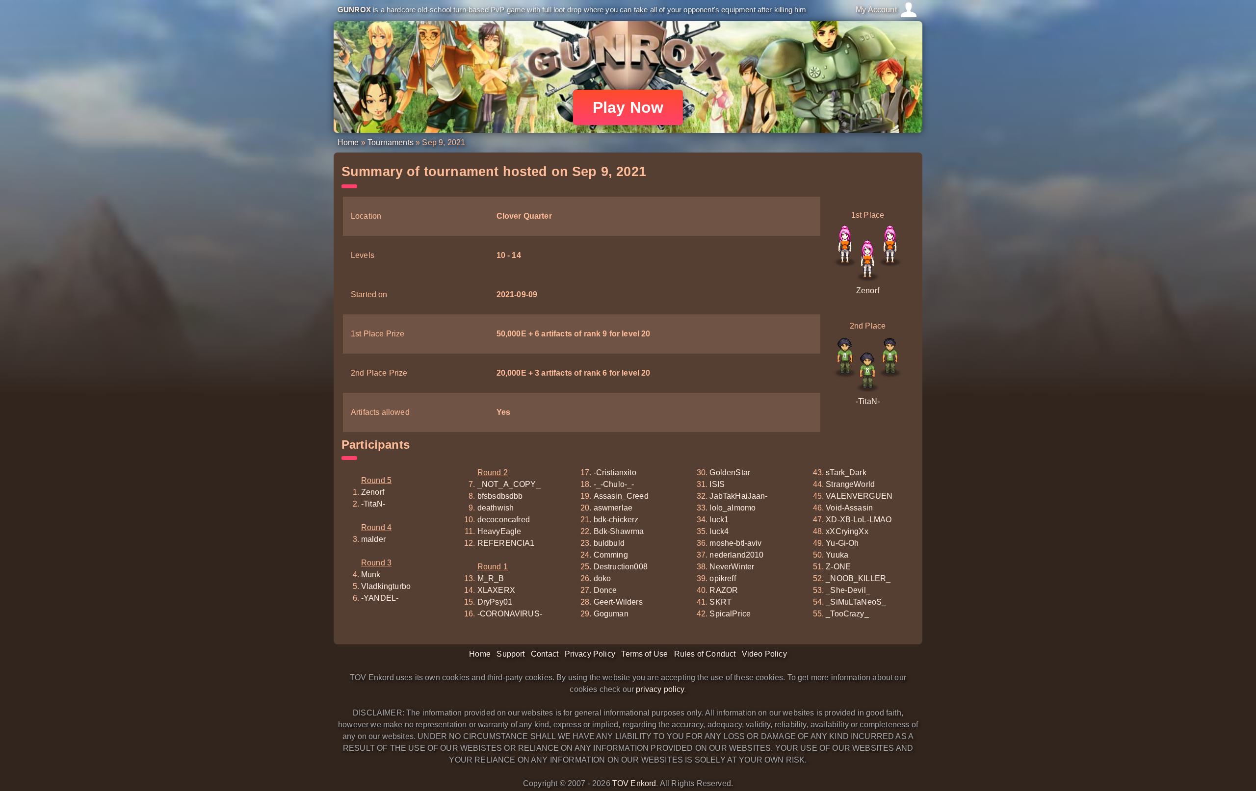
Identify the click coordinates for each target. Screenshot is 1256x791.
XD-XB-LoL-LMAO (858, 519)
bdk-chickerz (616, 519)
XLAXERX (496, 590)
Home (348, 142)
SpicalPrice (730, 614)
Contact (544, 654)
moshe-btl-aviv (735, 543)
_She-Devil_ (848, 590)
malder (373, 539)
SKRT (720, 602)
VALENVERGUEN (859, 496)
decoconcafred (503, 519)
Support (510, 654)
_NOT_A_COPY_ (509, 484)
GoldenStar (729, 472)
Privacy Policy (590, 654)
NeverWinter (731, 566)
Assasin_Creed (621, 496)
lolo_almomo (732, 508)
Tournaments (390, 142)
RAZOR (723, 590)
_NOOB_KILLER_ (858, 578)
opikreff (722, 578)
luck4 (719, 531)
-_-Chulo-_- (614, 484)
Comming (611, 555)
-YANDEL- (379, 598)
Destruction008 (621, 566)
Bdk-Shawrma (619, 531)
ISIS (717, 484)
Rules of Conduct (705, 654)
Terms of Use (644, 654)
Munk (371, 574)
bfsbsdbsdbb (500, 496)
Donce (605, 590)
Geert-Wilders (618, 602)
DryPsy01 (494, 602)
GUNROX (354, 9)
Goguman (611, 614)
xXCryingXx (847, 531)
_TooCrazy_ (847, 614)
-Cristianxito (615, 472)
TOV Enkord (634, 783)
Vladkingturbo (386, 586)
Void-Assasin (849, 508)
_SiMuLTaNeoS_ (856, 602)
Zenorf (867, 290)
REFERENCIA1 (506, 543)
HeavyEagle (499, 531)
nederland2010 (736, 555)
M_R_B (490, 578)
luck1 (719, 519)
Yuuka (837, 555)
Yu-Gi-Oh (842, 543)
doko (602, 578)
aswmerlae (613, 508)
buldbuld (609, 543)
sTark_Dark (846, 472)
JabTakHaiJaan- (738, 496)
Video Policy (764, 654)
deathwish (495, 508)
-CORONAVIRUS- (509, 614)
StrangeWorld (850, 484)
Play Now (628, 107)
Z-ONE (838, 566)
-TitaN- (868, 401)
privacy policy (660, 689)
